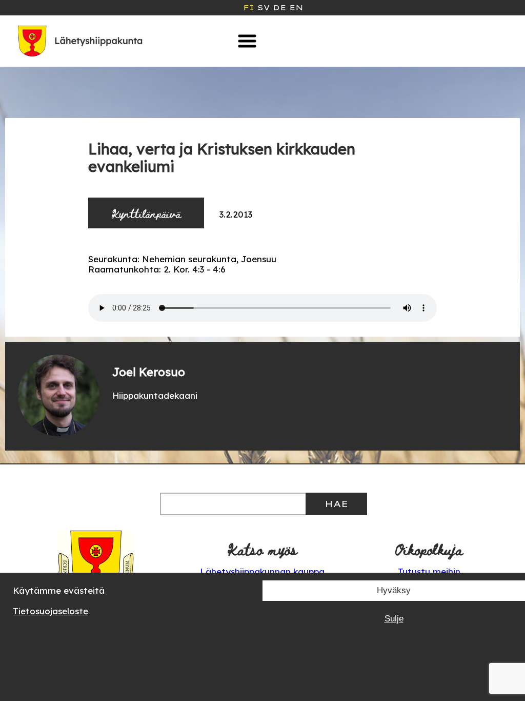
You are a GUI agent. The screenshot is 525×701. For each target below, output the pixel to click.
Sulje (394, 619)
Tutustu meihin (429, 571)
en (296, 7)
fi (248, 7)
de (279, 7)
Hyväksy (394, 590)
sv (263, 7)
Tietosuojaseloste (50, 611)
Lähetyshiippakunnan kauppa (262, 571)
